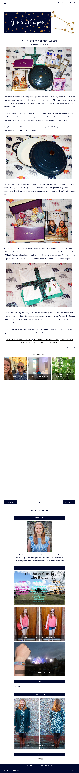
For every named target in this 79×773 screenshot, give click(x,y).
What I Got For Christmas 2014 (19, 339)
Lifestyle (9, 348)
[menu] (5, 3)
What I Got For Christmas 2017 (46, 342)
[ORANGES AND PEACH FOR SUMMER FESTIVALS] (39, 640)
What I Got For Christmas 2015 (46, 339)
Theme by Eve (72, 770)
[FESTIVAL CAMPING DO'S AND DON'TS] (39, 675)
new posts (10, 502)
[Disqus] (39, 411)
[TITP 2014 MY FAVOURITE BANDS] (39, 605)
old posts (69, 502)
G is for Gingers (13, 770)
